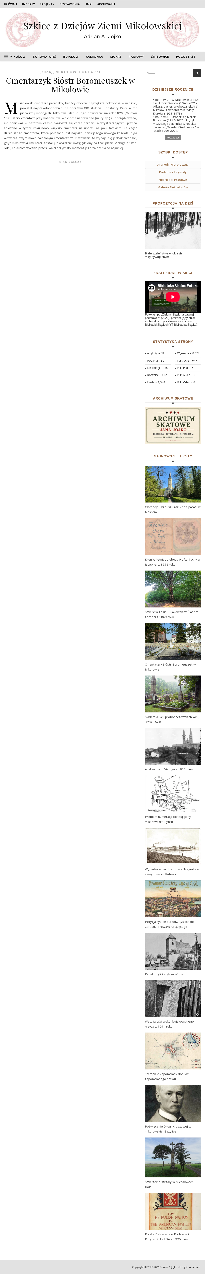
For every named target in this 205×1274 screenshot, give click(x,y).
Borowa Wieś (44, 56)
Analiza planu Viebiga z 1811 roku (169, 769)
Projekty (47, 4)
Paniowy (136, 56)
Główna (10, 4)
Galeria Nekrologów (173, 187)
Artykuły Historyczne (173, 164)
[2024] (46, 72)
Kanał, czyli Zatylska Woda (164, 974)
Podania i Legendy (173, 172)
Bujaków (71, 56)
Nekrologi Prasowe (173, 180)
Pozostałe (185, 56)
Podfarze (90, 72)
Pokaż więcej (173, 137)
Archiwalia (106, 4)
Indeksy (28, 4)
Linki (88, 4)
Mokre (116, 56)
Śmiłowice (160, 56)
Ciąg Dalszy (70, 162)
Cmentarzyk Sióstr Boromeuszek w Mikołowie (70, 84)
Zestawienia (69, 4)
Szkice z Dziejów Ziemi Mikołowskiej (102, 25)
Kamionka (94, 56)
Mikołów (18, 56)
